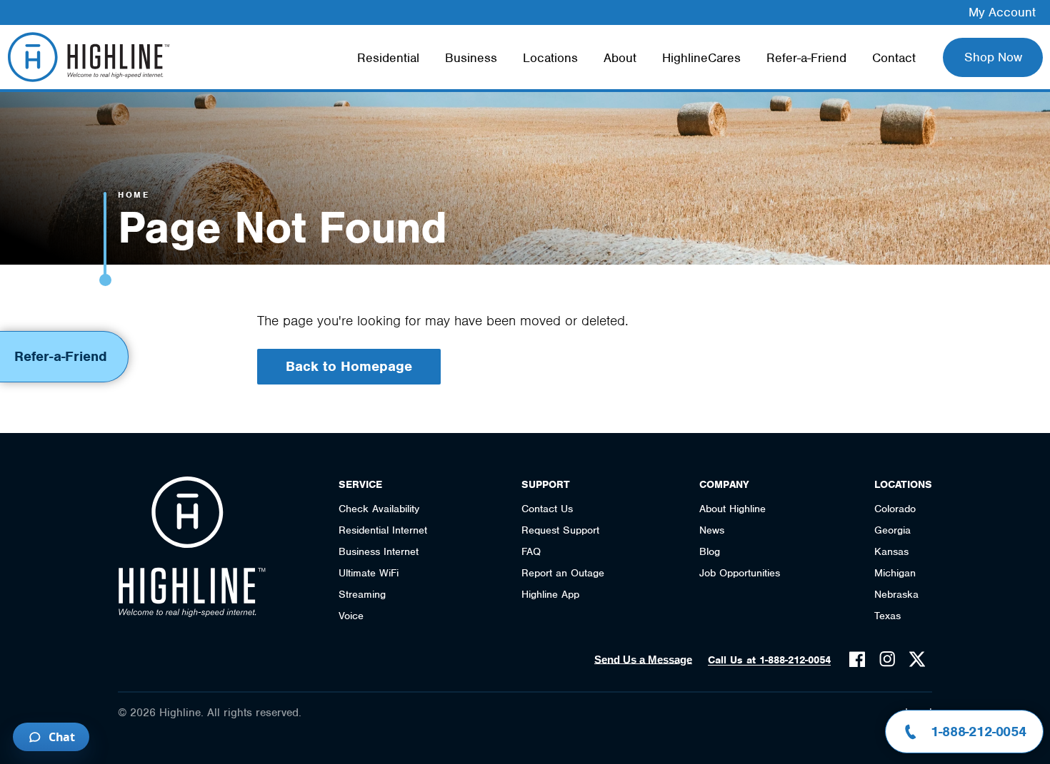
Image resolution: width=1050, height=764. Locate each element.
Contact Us (547, 508)
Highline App (550, 594)
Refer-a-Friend (806, 58)
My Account (1002, 12)
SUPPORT (545, 484)
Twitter (917, 659)
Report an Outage (562, 572)
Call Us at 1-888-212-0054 (769, 659)
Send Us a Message (643, 659)
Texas (887, 615)
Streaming (362, 594)
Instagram (887, 659)
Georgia (892, 530)
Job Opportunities (739, 572)
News (711, 530)
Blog (709, 551)
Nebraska (896, 594)
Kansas (891, 551)
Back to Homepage (349, 366)
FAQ (531, 551)
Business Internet (379, 551)
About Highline (732, 508)
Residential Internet (383, 530)
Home (133, 194)
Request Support (560, 530)
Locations (550, 58)
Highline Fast (88, 57)
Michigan (895, 572)
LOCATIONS (903, 484)
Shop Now (993, 57)
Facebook (857, 659)
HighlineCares (701, 58)
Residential (388, 58)
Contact (894, 58)
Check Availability (379, 508)
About (620, 58)
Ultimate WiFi (369, 572)
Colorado (895, 508)
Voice (351, 615)
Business (471, 58)
